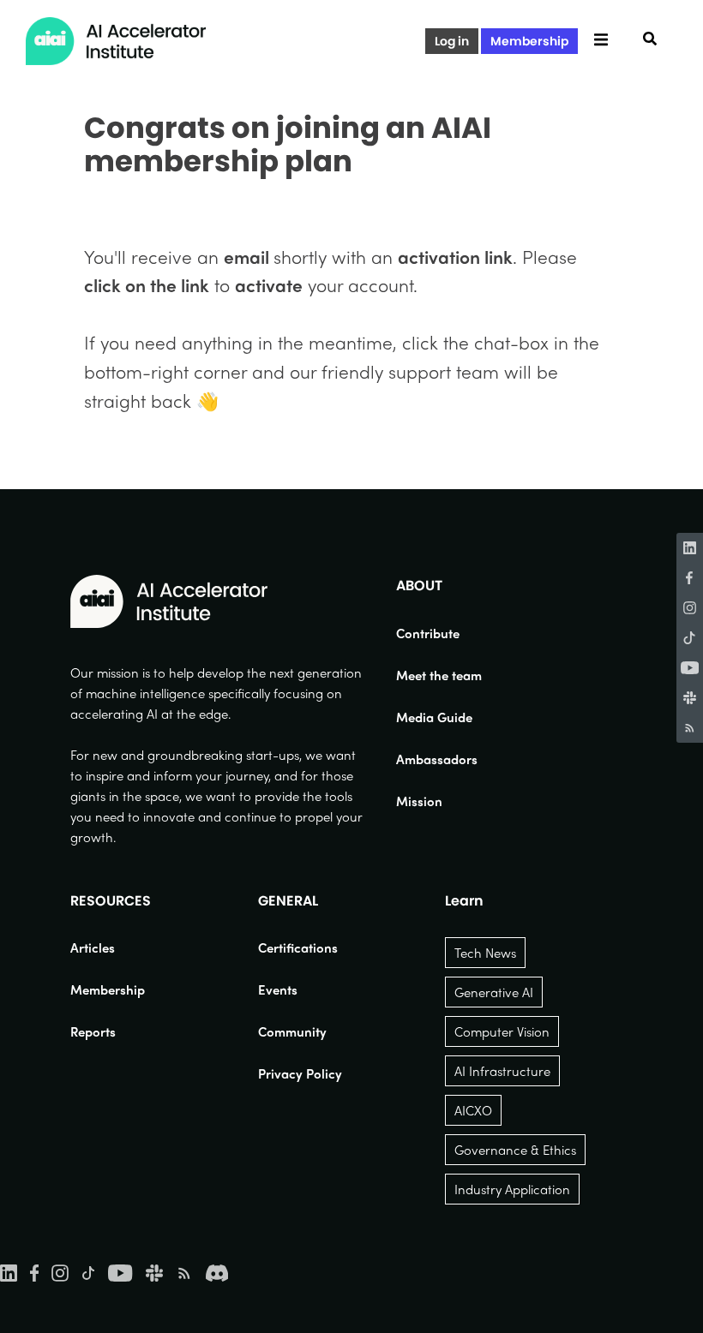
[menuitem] (439, 633)
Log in (452, 41)
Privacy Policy (300, 1073)
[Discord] (217, 1271)
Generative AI (493, 992)
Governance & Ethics (515, 1149)
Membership (529, 41)
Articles (92, 947)
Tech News (485, 952)
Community (292, 1031)
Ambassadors (437, 759)
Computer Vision (502, 1031)
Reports (93, 1031)
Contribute (428, 633)
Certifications (298, 947)
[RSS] (689, 728)
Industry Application (512, 1189)
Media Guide (434, 717)
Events (277, 989)
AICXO (473, 1110)
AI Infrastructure (502, 1070)
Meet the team (439, 675)
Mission (419, 801)
